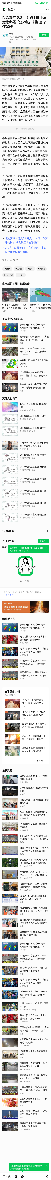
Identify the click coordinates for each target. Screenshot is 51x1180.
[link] (16, 1176)
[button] (7, 1176)
